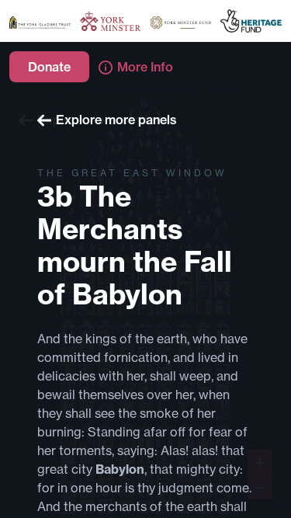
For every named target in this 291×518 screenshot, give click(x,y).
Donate (49, 67)
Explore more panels (116, 119)
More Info (145, 67)
